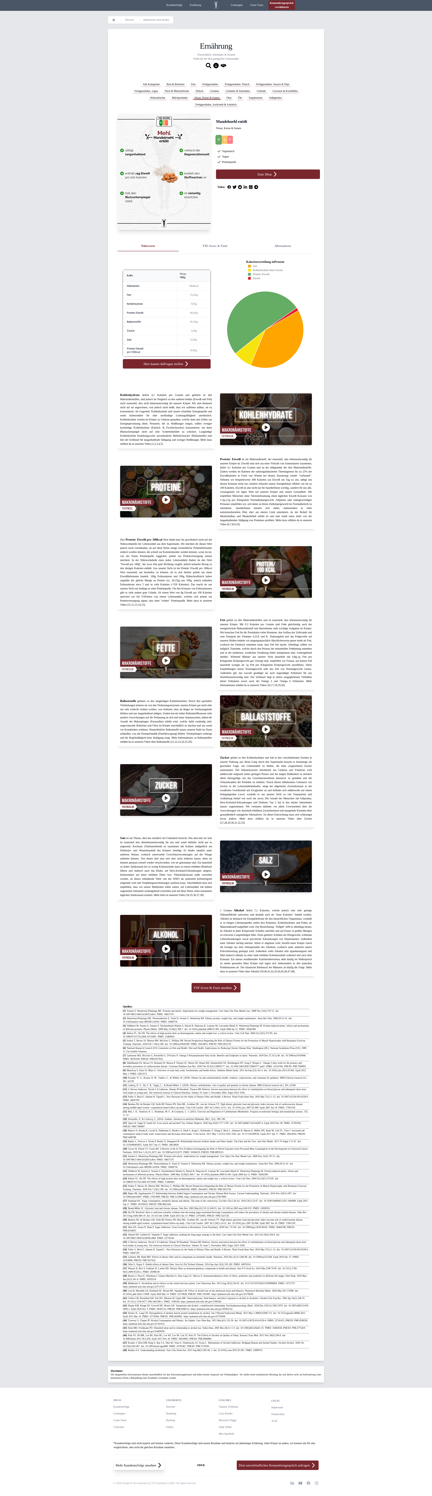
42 (272, 971)
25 (186, 741)
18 (275, 685)
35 (191, 895)
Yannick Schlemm (228, 1406)
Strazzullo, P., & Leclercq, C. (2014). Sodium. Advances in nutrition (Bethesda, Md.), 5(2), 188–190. (174, 1119)
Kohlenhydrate (135, 303)
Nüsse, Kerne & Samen (207, 97)
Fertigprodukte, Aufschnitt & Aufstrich (216, 104)
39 (262, 971)
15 (142, 604)
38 (201, 895)
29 (229, 822)
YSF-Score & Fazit (214, 246)
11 (129, 604)
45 (282, 971)
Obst (228, 97)
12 (132, 604)
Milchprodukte (180, 97)
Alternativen (283, 246)
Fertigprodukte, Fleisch (237, 84)
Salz (129, 339)
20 (282, 685)
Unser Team (256, 5)
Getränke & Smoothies (238, 91)
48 (292, 971)
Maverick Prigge (227, 1420)
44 (279, 971)
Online (169, 1427)
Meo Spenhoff (226, 1433)
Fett (129, 294)
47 (289, 971)
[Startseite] (113, 20)
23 (179, 741)
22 (176, 741)
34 (187, 895)
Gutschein (118, 1427)
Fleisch (199, 91)
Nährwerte (148, 246)
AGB (274, 1420)
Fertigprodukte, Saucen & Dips (272, 84)
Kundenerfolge (174, 5)
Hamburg (171, 1413)
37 (198, 895)
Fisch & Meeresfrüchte (177, 91)
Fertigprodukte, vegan (146, 91)
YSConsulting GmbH (163, 1483)
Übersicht (129, 20)
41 (268, 971)
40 (265, 971)
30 (232, 822)
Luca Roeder (226, 1413)
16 (269, 685)
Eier (193, 84)
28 (225, 822)
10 (237, 524)
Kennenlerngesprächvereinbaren (282, 5)
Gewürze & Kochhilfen (285, 91)
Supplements (255, 97)
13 (136, 604)
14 (139, 604)
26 (189, 741)
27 (222, 822)
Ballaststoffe (134, 321)
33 (242, 822)
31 (235, 822)
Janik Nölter (225, 1427)
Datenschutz (278, 1414)
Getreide (261, 91)
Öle (240, 97)
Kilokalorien (133, 285)
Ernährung (195, 5)
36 (194, 895)
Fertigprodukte (210, 84)
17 (272, 685)
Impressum (277, 1407)
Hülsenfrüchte (157, 97)
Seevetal (170, 1406)
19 (279, 685)
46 (285, 971)
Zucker (131, 330)
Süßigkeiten (275, 97)
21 (172, 741)
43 (275, 971)
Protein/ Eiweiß (135, 312)
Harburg (170, 1420)
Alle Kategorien (151, 84)
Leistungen (237, 5)
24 (182, 741)
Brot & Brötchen (175, 84)
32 (239, 822)
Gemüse (214, 91)
